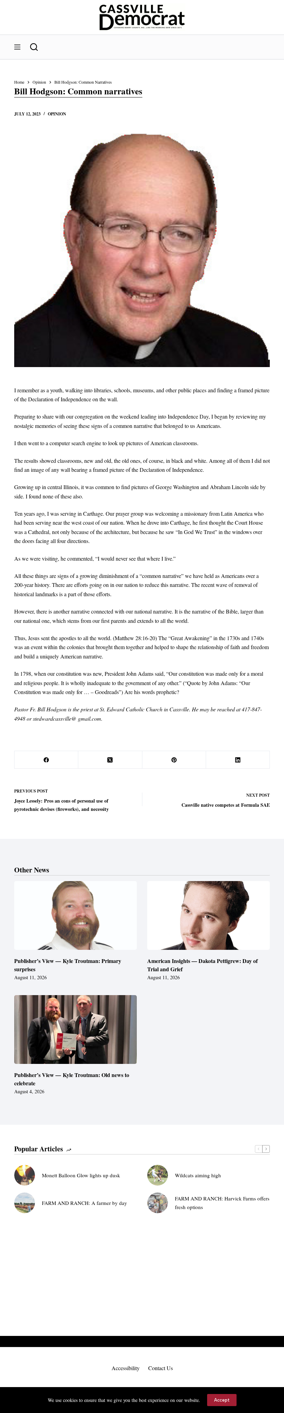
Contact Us (160, 1368)
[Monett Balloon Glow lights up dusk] (24, 1175)
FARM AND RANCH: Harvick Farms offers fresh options (222, 1202)
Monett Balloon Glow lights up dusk (81, 1175)
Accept (222, 1400)
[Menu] (17, 47)
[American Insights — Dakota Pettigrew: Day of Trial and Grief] (208, 915)
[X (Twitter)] (110, 760)
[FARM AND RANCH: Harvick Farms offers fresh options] (157, 1202)
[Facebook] (46, 760)
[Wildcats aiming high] (157, 1175)
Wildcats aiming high (198, 1175)
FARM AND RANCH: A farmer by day (84, 1202)
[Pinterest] (174, 760)
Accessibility (126, 1368)
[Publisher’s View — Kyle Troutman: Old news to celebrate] (75, 1029)
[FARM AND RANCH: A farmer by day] (24, 1202)
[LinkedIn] (238, 760)
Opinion (57, 114)
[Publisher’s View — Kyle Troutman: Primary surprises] (75, 915)
